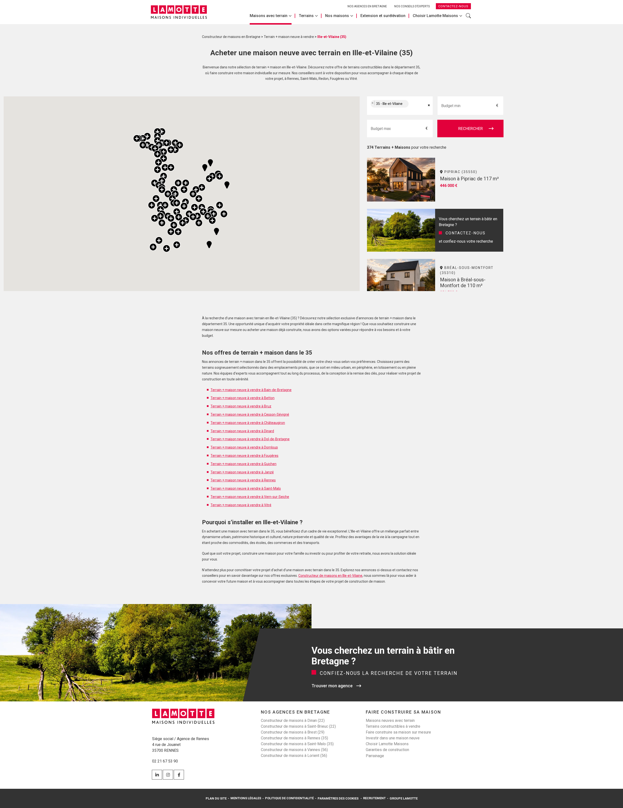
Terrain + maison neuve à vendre (289, 37)
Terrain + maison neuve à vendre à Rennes (243, 480)
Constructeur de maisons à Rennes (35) (294, 738)
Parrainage (375, 755)
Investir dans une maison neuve (393, 738)
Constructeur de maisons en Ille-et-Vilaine (330, 576)
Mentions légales (245, 798)
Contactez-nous (453, 6)
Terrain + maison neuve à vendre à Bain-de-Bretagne (251, 390)
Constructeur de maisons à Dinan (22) (293, 720)
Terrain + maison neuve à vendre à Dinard (242, 431)
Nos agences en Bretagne (367, 6)
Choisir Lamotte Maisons (435, 15)
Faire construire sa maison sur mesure (398, 732)
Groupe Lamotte (404, 798)
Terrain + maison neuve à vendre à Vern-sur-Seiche (250, 497)
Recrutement (374, 798)
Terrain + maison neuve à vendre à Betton (243, 398)
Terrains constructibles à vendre (393, 726)
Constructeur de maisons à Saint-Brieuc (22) (298, 726)
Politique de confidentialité (289, 798)
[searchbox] (414, 106)
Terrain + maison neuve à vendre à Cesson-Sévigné (250, 414)
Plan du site (216, 798)
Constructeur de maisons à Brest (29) (292, 732)
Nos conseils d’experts (412, 6)
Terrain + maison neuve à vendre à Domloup (244, 447)
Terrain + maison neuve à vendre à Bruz (241, 406)
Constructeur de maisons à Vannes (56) (294, 749)
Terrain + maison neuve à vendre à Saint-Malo (246, 488)
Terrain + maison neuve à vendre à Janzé (242, 472)
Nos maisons (337, 15)
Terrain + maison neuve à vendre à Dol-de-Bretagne (250, 439)
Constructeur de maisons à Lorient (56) (294, 755)
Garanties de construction (387, 749)
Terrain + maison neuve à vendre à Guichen (243, 464)
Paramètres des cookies (338, 798)
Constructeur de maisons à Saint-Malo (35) (297, 744)
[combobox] (400, 105)
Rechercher (468, 18)
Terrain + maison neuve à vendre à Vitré (241, 505)
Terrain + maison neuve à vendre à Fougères (244, 456)
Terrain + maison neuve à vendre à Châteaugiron (248, 423)
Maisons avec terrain (268, 15)
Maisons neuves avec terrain (390, 720)
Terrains (306, 15)
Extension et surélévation (382, 15)
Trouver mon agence (332, 685)
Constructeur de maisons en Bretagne (231, 37)
